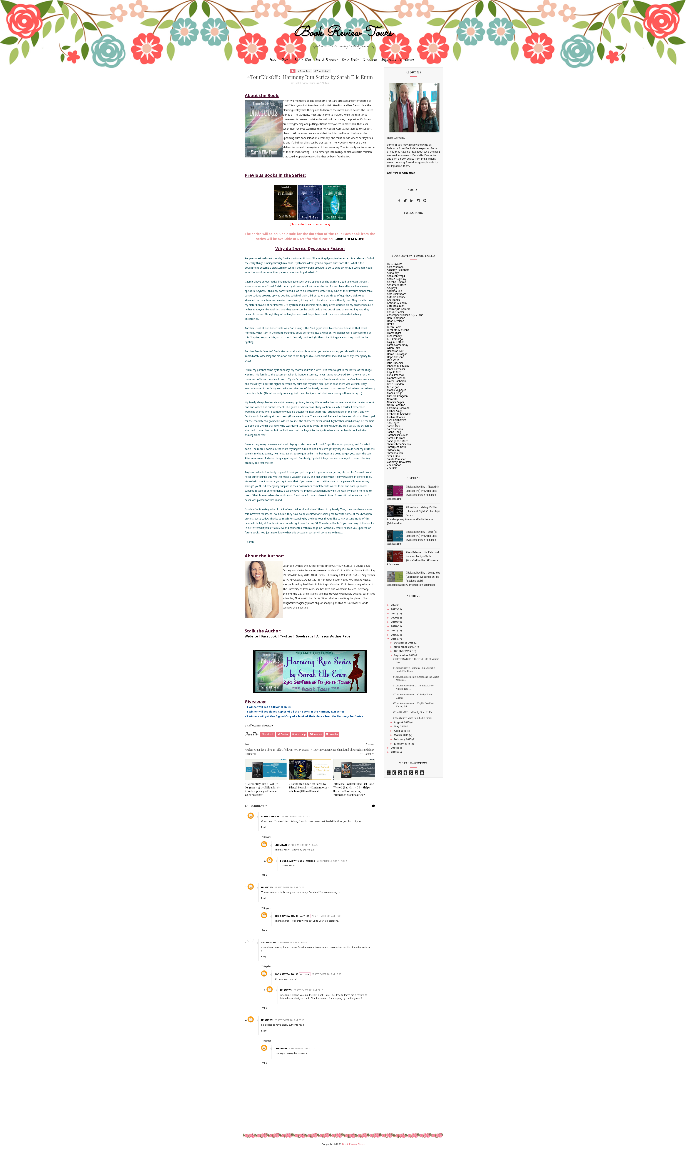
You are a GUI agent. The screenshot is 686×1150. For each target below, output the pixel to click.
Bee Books (393, 299)
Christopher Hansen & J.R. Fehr (405, 314)
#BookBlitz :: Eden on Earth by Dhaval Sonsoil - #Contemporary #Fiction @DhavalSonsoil (309, 787)
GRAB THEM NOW (348, 239)
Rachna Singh (394, 411)
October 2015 (403, 651)
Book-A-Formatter (326, 60)
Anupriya (392, 288)
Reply (264, 827)
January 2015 (402, 743)
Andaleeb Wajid (396, 276)
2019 (394, 622)
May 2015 (400, 726)
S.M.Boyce (393, 423)
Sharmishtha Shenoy (399, 444)
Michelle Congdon (397, 396)
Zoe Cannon (394, 465)
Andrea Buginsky (396, 279)
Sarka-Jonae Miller (397, 441)
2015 (394, 638)
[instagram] (418, 200)
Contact (409, 60)
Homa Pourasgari (397, 354)
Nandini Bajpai (395, 402)
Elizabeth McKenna (398, 330)
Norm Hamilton (396, 405)
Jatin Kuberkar (395, 363)
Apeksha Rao (394, 291)
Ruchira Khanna (396, 417)
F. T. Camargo (395, 339)
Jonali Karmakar (396, 369)
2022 (394, 609)
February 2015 (403, 739)
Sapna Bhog (394, 432)
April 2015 (400, 730)
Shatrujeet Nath (396, 447)
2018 (394, 626)
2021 (394, 613)
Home (273, 60)
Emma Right (394, 333)
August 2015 (402, 722)
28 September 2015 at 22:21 (303, 1048)
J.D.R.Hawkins (394, 264)
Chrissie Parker (395, 312)
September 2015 (404, 655)
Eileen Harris (394, 327)
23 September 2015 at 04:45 (303, 845)
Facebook (269, 636)
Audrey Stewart (271, 816)
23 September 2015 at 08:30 (292, 942)
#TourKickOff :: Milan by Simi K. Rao (413, 712)
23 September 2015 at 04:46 (289, 887)
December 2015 (404, 642)
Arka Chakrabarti (396, 294)
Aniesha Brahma (396, 282)
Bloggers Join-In (391, 60)
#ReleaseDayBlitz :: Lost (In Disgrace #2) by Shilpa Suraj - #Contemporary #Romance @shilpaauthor (262, 789)
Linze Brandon (395, 384)
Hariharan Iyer (395, 351)
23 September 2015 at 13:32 (332, 860)
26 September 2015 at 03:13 (289, 1020)
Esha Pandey (394, 336)
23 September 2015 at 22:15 (308, 990)
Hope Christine (395, 357)
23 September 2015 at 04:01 (297, 816)
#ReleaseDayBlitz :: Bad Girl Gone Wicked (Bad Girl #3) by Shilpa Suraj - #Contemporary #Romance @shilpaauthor (353, 789)
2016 (394, 634)
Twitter (286, 636)
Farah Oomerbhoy (397, 345)
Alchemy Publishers (398, 269)
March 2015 (401, 735)
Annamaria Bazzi (396, 284)
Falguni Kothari (395, 342)
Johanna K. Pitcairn (398, 366)
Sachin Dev (393, 426)
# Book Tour (304, 71)
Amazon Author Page (333, 636)
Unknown (281, 845)
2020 (394, 617)
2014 (394, 747)
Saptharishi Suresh (397, 435)
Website (251, 636)
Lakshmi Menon (396, 378)
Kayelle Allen (394, 372)
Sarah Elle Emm (396, 438)
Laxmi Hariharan (396, 381)
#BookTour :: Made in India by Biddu (412, 718)
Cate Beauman (395, 306)
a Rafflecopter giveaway (259, 725)
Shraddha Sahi (395, 453)
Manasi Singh (394, 393)
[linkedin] (411, 200)
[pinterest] (424, 200)
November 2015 (404, 647)
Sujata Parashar (396, 459)
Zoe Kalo (392, 468)
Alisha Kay (393, 272)
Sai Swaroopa (395, 429)
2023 (394, 605)
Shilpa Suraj (393, 450)
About (284, 60)
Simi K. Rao (393, 456)
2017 (394, 630)
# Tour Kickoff (321, 71)
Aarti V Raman (395, 267)
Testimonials (370, 60)
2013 (394, 752)
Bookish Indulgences (417, 148)
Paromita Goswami (398, 408)
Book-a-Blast (303, 60)
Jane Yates (393, 360)
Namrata (392, 399)
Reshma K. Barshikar (399, 414)
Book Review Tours (343, 33)
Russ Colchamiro (396, 420)
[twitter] (405, 200)
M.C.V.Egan (393, 387)
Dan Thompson (396, 318)
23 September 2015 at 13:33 (326, 915)
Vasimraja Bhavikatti (399, 462)
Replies (268, 837)
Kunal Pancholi (395, 375)
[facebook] (399, 200)
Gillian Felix (393, 348)
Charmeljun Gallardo (399, 309)
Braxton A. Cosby (397, 303)
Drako (390, 324)
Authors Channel (396, 297)
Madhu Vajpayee (396, 390)
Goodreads (304, 636)
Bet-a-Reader (350, 60)
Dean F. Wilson (395, 321)
